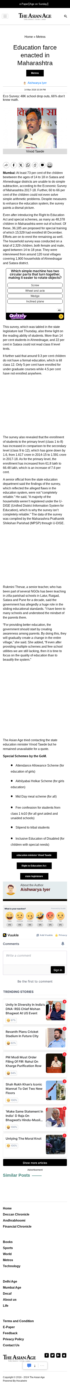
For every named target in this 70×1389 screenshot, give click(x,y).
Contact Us (11, 1345)
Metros (35, 73)
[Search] (65, 17)
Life (5, 1305)
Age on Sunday (38, 4)
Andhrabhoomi (14, 1220)
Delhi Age (10, 1281)
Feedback (10, 1333)
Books (8, 1242)
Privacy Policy (13, 1339)
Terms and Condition (18, 1321)
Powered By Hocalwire (15, 1380)
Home (7, 1208)
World (7, 1254)
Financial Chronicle (17, 1226)
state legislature (34, 876)
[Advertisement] (35, 405)
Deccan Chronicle (16, 1214)
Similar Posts (16, 1175)
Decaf (7, 1293)
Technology (11, 1266)
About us (10, 1299)
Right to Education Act (34, 865)
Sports (8, 1248)
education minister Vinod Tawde (34, 855)
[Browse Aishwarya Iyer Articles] (11, 889)
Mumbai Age (12, 1287)
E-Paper (9, 1327)
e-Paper (23, 4)
